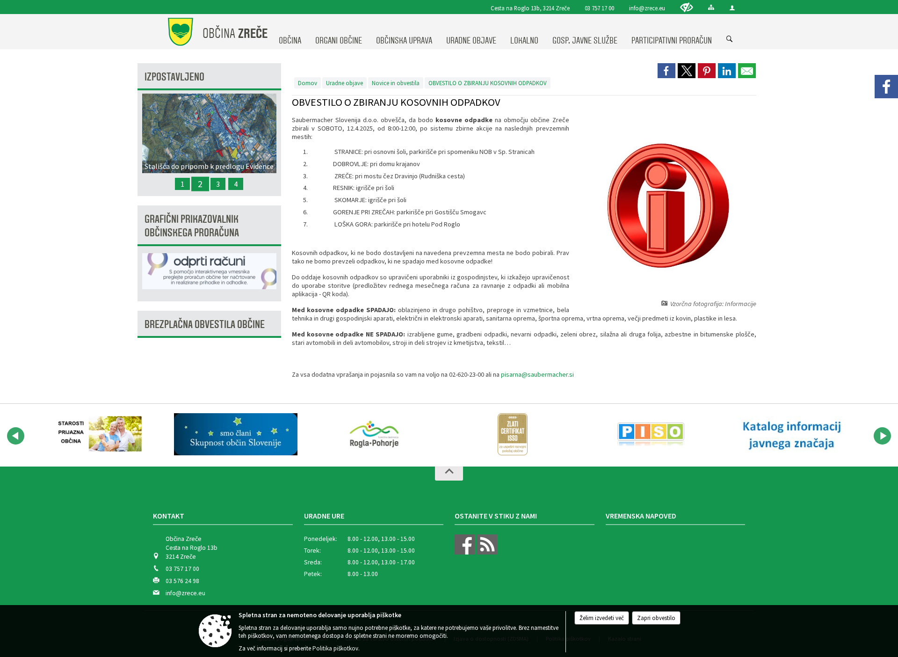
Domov (307, 83)
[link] (666, 70)
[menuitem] (290, 32)
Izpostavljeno (174, 77)
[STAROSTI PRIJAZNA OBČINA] (97, 434)
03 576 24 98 (182, 581)
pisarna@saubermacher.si (537, 374)
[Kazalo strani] (711, 7)
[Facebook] (886, 86)
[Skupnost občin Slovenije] (235, 434)
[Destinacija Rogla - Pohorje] (374, 434)
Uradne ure (324, 515)
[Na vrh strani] (449, 474)
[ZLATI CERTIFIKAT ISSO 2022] (512, 434)
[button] (15, 436)
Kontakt (168, 515)
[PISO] (651, 434)
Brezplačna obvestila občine (205, 324)
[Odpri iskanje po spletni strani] (729, 39)
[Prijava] (732, 8)
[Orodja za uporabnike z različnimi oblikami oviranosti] (686, 7)
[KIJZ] (789, 434)
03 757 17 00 (599, 8)
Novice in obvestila (396, 83)
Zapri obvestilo (656, 618)
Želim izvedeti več (601, 618)
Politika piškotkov (335, 648)
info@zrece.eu (647, 8)
